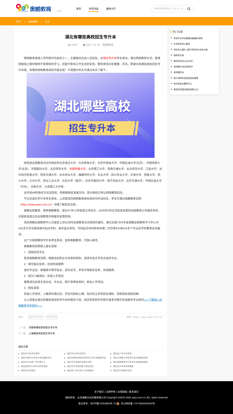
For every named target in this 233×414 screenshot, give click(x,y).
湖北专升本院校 (28, 370)
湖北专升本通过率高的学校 (79, 362)
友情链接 (122, 391)
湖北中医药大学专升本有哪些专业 (36, 358)
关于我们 (99, 391)
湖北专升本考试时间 (76, 353)
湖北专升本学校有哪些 (123, 366)
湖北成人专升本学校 (122, 353)
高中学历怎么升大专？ (184, 61)
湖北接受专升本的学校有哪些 (34, 366)
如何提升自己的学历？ (184, 66)
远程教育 (33, 21)
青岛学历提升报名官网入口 (186, 89)
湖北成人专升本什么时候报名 (80, 370)
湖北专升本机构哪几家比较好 (80, 366)
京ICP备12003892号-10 (103, 403)
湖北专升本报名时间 (122, 370)
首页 (78, 8)
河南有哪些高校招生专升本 (43, 327)
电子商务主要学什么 (183, 83)
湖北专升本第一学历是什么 (33, 362)
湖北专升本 (110, 58)
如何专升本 (179, 55)
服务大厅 (111, 8)
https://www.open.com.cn (36, 204)
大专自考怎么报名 (182, 43)
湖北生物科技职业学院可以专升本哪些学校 (86, 358)
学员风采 (93, 8)
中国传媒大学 (77, 169)
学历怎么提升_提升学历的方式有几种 (191, 49)
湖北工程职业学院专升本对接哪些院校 (130, 358)
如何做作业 (179, 72)
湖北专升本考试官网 (30, 353)
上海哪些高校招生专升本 (42, 333)
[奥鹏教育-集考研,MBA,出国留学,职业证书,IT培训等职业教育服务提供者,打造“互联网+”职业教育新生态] (34, 7)
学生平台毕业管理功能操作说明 (188, 38)
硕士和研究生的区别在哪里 (186, 78)
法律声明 (110, 391)
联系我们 (134, 391)
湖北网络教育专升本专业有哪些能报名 (130, 362)
